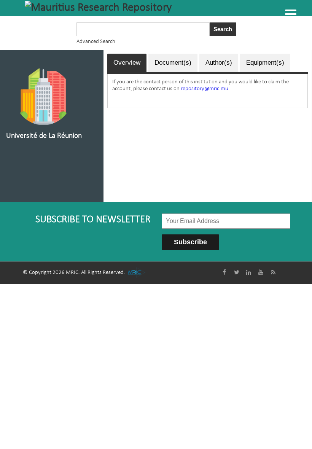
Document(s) (172, 62)
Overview (126, 62)
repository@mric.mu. (205, 89)
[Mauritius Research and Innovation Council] (136, 272)
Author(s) (218, 62)
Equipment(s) (265, 62)
